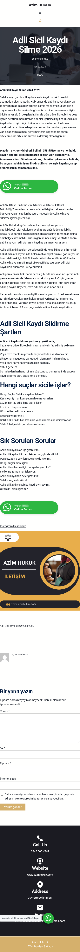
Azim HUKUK (40, 5)
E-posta (5, 763)
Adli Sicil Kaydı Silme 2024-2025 (17, 626)
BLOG (40, 74)
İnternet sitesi (8, 778)
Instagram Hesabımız (13, 526)
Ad (2, 747)
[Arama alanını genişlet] (40, 21)
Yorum (5, 711)
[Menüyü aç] (40, 12)
